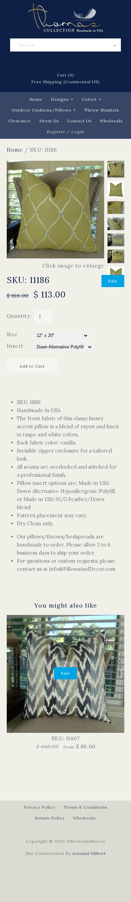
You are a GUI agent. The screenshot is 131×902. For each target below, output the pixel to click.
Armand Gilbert (89, 853)
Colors (91, 99)
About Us (49, 120)
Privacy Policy (39, 807)
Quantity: (19, 316)
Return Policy (50, 817)
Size (12, 334)
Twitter (56, 62)
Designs (62, 99)
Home (36, 99)
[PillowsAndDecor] (65, 7)
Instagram (83, 62)
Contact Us (79, 120)
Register (56, 131)
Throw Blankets (101, 110)
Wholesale (111, 120)
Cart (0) (65, 74)
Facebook (48, 62)
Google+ (74, 62)
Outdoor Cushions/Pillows (44, 110)
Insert (15, 346)
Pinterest (65, 62)
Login (77, 131)
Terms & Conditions (85, 807)
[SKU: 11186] (55, 164)
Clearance (19, 120)
